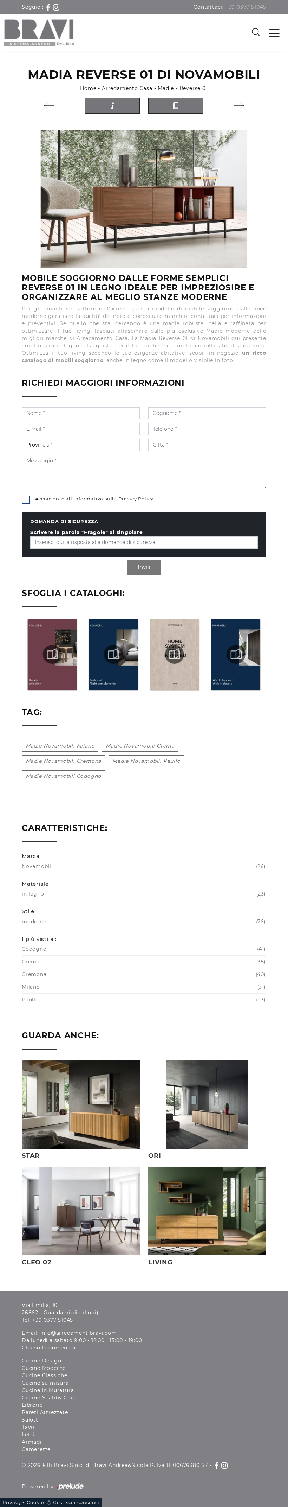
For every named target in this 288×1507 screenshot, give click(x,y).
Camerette (36, 1449)
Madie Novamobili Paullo (146, 761)
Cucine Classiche (44, 1375)
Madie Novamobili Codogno (63, 776)
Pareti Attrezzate (45, 1412)
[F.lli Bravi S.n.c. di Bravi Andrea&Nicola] (39, 32)
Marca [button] (31, 856)
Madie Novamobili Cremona (63, 761)
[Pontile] (238, 105)
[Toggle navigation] (274, 33)
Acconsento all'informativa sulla (94, 498)
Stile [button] (28, 911)
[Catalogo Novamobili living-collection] (235, 654)
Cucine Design (41, 1361)
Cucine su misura (45, 1383)
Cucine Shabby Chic (49, 1397)
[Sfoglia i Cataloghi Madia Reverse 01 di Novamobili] (175, 106)
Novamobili (143, 866)
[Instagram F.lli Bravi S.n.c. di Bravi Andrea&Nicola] (56, 7)
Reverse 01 (193, 88)
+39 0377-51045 (245, 7)
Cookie (35, 1502)
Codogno (143, 949)
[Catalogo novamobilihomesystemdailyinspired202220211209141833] (113, 654)
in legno (143, 894)
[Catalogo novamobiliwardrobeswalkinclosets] (174, 654)
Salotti (31, 1420)
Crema (143, 961)
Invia (144, 567)
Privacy (11, 1502)
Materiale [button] (35, 883)
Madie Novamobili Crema (140, 746)
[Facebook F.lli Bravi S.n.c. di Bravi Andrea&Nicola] (49, 7)
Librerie (32, 1405)
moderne (143, 921)
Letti (28, 1434)
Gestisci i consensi (76, 1502)
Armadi (32, 1442)
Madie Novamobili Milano (60, 746)
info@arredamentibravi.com (78, 1333)
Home (88, 88)
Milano (143, 987)
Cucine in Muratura (48, 1390)
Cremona (143, 974)
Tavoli (30, 1427)
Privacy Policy (135, 498)
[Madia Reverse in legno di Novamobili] (144, 199)
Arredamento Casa (127, 88)
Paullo (143, 999)
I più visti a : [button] (39, 939)
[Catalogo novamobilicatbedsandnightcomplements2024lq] (52, 654)
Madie (166, 88)
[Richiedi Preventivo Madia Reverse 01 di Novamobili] (112, 106)
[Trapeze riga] (49, 105)
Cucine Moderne (44, 1368)
